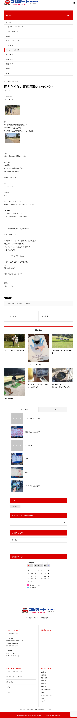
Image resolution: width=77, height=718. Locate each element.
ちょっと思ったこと (12, 31)
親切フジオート (15, 506)
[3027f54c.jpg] (12, 142)
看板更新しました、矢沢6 (14, 677)
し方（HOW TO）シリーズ (14, 27)
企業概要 (43, 675)
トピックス (52, 409)
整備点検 (43, 686)
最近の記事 (24, 409)
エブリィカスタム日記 (12, 40)
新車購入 (43, 692)
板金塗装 (43, 683)
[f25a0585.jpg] (12, 114)
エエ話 (8, 36)
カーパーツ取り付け (46, 695)
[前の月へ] (41, 563)
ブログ (43, 701)
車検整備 (43, 680)
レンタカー (9, 54)
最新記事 (9, 22)
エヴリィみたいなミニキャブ (14, 671)
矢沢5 (8, 687)
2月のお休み (10, 682)
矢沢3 (8, 692)
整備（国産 (9, 59)
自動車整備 (44, 678)
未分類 (8, 68)
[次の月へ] (48, 563)
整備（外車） (10, 64)
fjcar (13, 303)
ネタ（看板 (9, 45)
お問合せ (43, 698)
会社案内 (43, 672)
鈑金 (7, 73)
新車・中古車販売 (46, 689)
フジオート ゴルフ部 (12, 50)
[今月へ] (45, 563)
